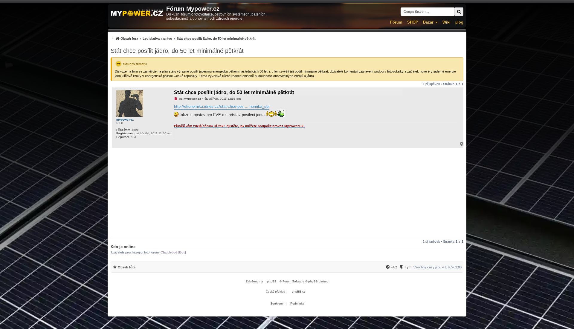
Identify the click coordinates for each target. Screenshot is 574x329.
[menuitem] (183, 38)
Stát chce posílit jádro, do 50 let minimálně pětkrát (177, 50)
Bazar (428, 22)
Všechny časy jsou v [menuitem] (437, 267)
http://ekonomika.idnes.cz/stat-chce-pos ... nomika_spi (221, 106)
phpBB (272, 281)
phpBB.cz (298, 291)
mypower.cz (125, 119)
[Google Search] (458, 11)
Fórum (396, 22)
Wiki (446, 22)
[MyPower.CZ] (137, 13)
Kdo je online (123, 247)
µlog (459, 22)
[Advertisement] (287, 193)
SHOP (412, 22)
